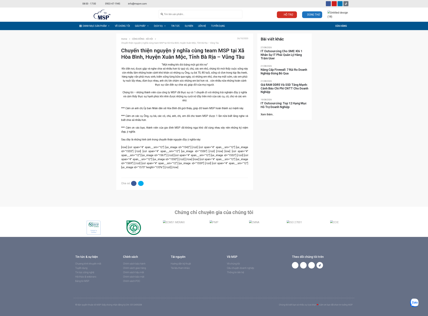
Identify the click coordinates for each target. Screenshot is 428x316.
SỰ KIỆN (189, 26)
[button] (76, 228)
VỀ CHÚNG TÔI (122, 26)
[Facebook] (328, 3)
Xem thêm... (267, 114)
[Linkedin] (340, 3)
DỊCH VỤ (158, 26)
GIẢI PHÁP (140, 26)
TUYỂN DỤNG (218, 26)
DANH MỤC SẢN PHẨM (94, 26)
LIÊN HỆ (202, 26)
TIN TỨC (175, 26)
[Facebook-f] (295, 265)
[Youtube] (334, 3)
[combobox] (200, 14)
